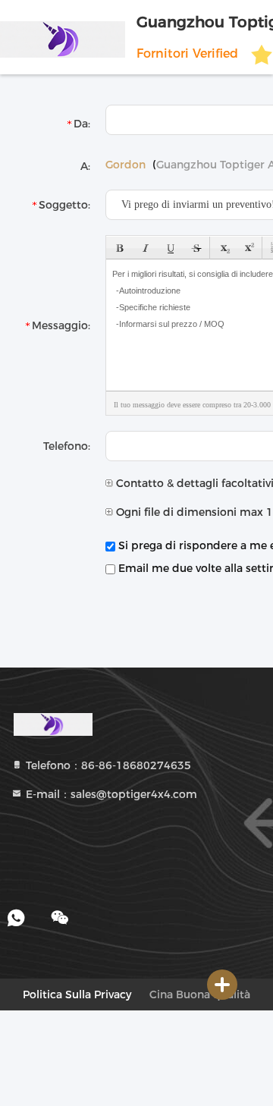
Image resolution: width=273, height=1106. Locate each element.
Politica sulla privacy (77, 994)
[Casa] (53, 724)
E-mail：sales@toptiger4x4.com (110, 794)
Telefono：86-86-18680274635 (107, 765)
